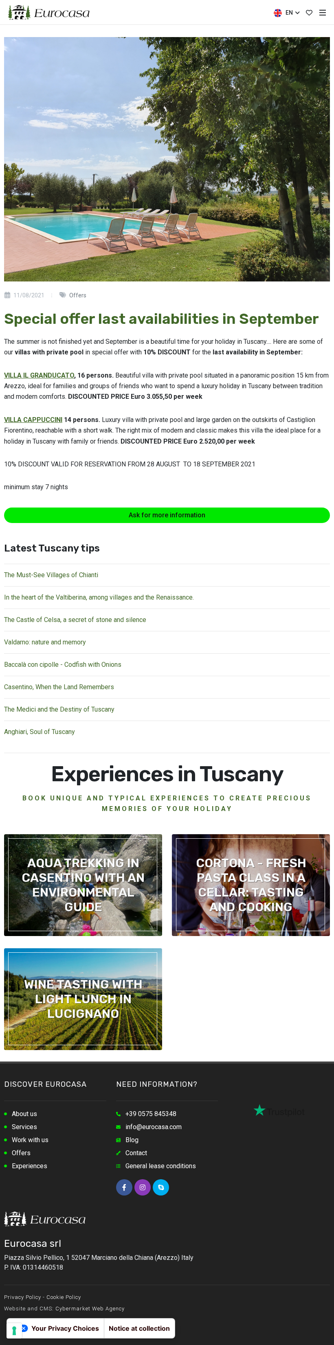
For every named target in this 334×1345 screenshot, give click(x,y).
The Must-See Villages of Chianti (51, 575)
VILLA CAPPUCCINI (33, 420)
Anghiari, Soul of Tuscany (39, 732)
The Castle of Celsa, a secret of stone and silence (75, 620)
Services (24, 1127)
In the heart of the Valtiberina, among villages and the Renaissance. (99, 597)
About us (24, 1114)
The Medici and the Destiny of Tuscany (59, 709)
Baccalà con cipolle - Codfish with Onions (62, 664)
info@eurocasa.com (153, 1127)
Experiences (29, 1166)
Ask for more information (167, 515)
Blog (131, 1140)
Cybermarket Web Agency (90, 1308)
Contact (136, 1153)
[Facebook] (124, 1187)
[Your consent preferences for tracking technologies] (14, 1330)
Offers (21, 1153)
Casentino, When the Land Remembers (59, 687)
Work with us (30, 1140)
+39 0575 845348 (150, 1114)
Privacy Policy (22, 1297)
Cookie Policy (63, 1297)
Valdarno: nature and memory (45, 642)
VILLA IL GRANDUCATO (39, 375)
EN (288, 12)
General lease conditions (160, 1166)
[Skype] (161, 1187)
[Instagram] (142, 1187)
